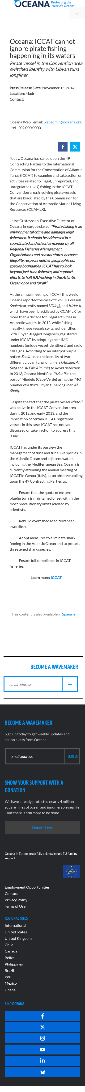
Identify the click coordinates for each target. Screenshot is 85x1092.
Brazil (9, 970)
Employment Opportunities (27, 887)
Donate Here (42, 827)
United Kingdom (18, 938)
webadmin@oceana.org (62, 122)
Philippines (14, 964)
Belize (9, 957)
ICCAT (56, 577)
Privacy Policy (16, 900)
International (15, 925)
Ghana (10, 989)
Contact (11, 893)
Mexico (11, 983)
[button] (63, 147)
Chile (9, 944)
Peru (9, 976)
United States (16, 932)
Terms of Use (15, 906)
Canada (11, 951)
